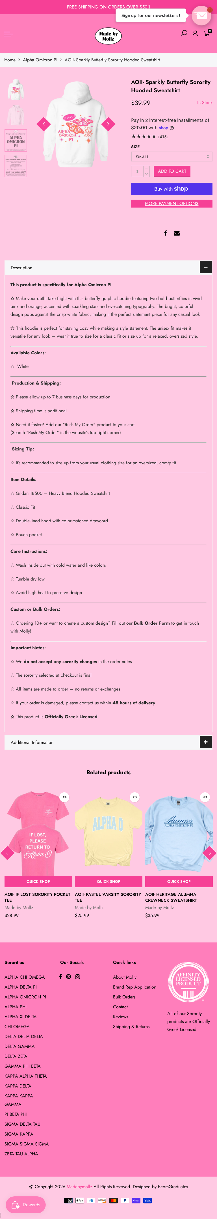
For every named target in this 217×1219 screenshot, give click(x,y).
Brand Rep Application (134, 987)
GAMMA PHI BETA (23, 1066)
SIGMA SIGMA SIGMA (27, 1144)
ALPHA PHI (16, 1007)
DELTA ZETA (16, 1056)
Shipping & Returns (131, 1026)
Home (10, 60)
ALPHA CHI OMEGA (25, 977)
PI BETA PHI (16, 1114)
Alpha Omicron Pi (40, 60)
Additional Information (32, 742)
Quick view (64, 797)
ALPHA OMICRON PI (25, 997)
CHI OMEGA (17, 1026)
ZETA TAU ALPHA (21, 1154)
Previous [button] (43, 124)
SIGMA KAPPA (19, 1134)
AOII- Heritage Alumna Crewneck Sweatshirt (171, 897)
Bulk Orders (124, 997)
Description (21, 267)
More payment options (171, 203)
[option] (76, 124)
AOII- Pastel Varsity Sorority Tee (108, 897)
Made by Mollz (19, 907)
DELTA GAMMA (20, 1046)
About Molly (124, 977)
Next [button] (108, 124)
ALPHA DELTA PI (21, 987)
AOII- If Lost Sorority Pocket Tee (37, 897)
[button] (201, 15)
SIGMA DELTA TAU (22, 1124)
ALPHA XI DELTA (21, 1016)
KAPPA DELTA (18, 1086)
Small (142, 157)
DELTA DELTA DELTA (24, 1036)
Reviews (120, 1016)
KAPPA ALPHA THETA (26, 1076)
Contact (120, 1007)
